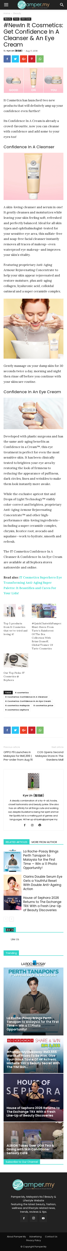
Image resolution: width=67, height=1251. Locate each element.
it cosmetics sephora (17, 709)
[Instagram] (33, 825)
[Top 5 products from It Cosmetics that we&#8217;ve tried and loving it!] (16, 611)
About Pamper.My (16, 1236)
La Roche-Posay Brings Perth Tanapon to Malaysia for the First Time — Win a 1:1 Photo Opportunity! (40, 859)
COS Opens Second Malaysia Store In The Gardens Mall (49, 755)
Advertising (35, 1236)
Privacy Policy (33, 1240)
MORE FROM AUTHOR (44, 842)
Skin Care (25, 19)
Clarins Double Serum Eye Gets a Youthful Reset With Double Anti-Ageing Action (42, 882)
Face (16, 19)
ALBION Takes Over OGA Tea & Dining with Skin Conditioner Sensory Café (30, 1149)
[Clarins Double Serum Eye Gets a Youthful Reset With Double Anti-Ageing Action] (12, 886)
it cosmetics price (43, 705)
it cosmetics (22, 692)
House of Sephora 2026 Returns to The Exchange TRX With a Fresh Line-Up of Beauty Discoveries (42, 904)
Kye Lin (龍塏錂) (15, 50)
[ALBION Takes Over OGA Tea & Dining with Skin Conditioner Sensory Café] (33, 1140)
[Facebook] (26, 825)
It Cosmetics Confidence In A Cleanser (26, 696)
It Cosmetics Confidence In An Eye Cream (28, 701)
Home (7, 13)
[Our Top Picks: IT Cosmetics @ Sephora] (16, 660)
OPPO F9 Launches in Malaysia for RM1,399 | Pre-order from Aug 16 (18, 755)
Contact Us (51, 1236)
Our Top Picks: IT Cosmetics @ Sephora (14, 676)
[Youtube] (43, 1218)
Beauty (17, 13)
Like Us (10, 929)
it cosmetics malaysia (17, 705)
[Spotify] (41, 825)
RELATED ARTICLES (16, 842)
